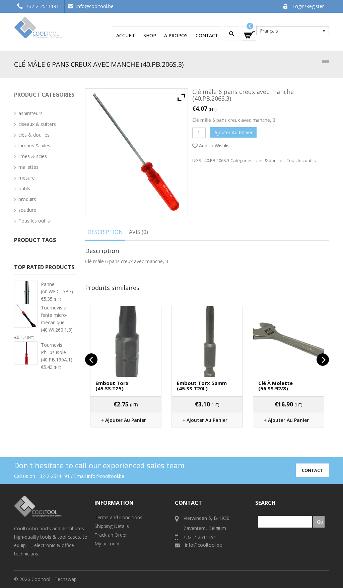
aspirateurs (30, 113)
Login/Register (308, 6)
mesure (26, 178)
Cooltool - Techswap (54, 579)
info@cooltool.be (95, 6)
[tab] (105, 233)
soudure (27, 210)
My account (107, 543)
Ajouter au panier (233, 132)
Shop (149, 35)
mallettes (28, 167)
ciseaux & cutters (37, 124)
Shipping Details (111, 526)
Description (105, 232)
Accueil (125, 35)
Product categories (44, 94)
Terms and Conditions (118, 517)
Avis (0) (138, 232)
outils (24, 188)
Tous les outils (301, 160)
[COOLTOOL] (39, 27)
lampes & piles (34, 145)
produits (27, 199)
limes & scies (32, 156)
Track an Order (110, 535)
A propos (176, 35)
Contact (207, 35)
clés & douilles (270, 160)
